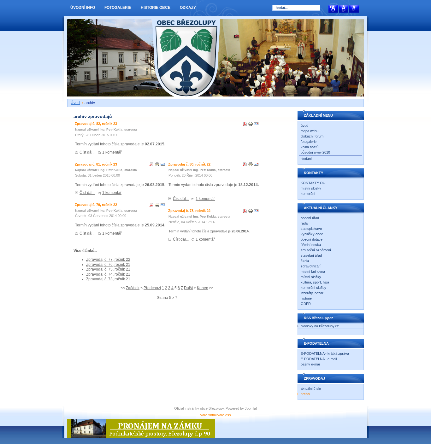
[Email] (256, 125)
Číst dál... (87, 152)
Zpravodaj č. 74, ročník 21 (108, 274)
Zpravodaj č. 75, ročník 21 (108, 269)
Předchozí (152, 288)
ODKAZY (188, 7)
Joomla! (251, 408)
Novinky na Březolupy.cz (320, 326)
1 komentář (111, 152)
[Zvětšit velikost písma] (333, 11)
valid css (224, 415)
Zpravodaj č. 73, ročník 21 (108, 279)
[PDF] (244, 125)
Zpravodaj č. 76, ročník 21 (108, 264)
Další (188, 288)
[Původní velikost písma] (344, 11)
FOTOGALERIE (117, 7)
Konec (202, 288)
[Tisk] (250, 125)
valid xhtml (208, 415)
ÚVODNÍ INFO (82, 7)
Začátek (132, 288)
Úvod (75, 103)
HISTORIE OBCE (155, 7)
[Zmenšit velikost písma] (354, 11)
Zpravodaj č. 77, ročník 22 (108, 259)
